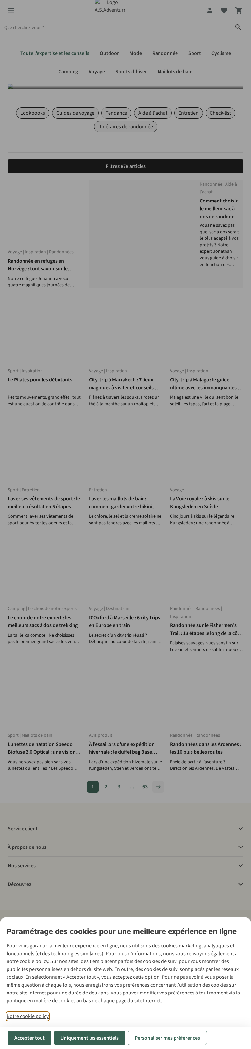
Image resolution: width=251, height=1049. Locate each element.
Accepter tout (29, 1037)
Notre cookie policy (28, 1016)
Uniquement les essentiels (89, 1037)
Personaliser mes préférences (167, 1037)
